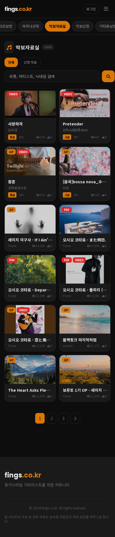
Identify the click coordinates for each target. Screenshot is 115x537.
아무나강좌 (30, 26)
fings (18, 9)
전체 (11, 62)
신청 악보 (30, 62)
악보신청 (82, 26)
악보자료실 (57, 26)
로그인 (91, 8)
